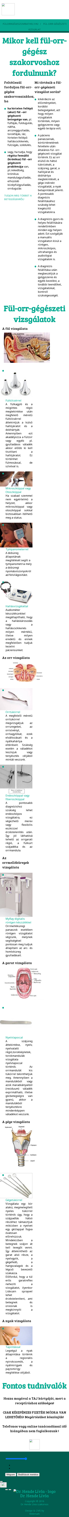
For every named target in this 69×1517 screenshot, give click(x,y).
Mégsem (11, 1474)
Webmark (34, 1513)
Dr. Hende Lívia (34, 1495)
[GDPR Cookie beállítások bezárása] (1, 1481)
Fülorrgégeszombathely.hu (20, 23)
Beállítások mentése (28, 1474)
